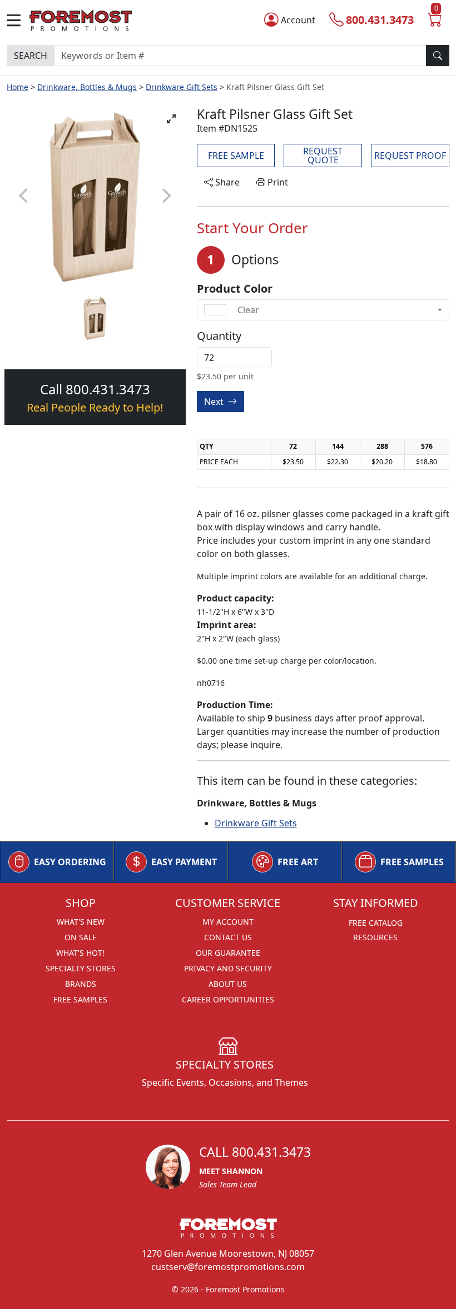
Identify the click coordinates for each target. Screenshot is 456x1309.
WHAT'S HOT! (80, 952)
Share (226, 182)
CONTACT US (228, 937)
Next (215, 401)
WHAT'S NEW (81, 921)
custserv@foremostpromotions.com (228, 1267)
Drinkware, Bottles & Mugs (87, 87)
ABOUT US (228, 984)
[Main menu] (18, 20)
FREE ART (297, 862)
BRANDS (80, 984)
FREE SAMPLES (412, 862)
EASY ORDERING (70, 862)
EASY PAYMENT (184, 862)
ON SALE (81, 937)
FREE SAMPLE (236, 155)
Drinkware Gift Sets (181, 87)
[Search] (437, 55)
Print (276, 182)
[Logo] (80, 19)
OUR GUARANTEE (228, 952)
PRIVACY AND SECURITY (228, 968)
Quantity (219, 336)
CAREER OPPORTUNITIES (228, 999)
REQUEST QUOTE (323, 155)
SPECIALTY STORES (81, 968)
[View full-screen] (171, 119)
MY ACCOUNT (228, 921)
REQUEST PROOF (410, 155)
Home (17, 87)
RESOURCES (375, 937)
